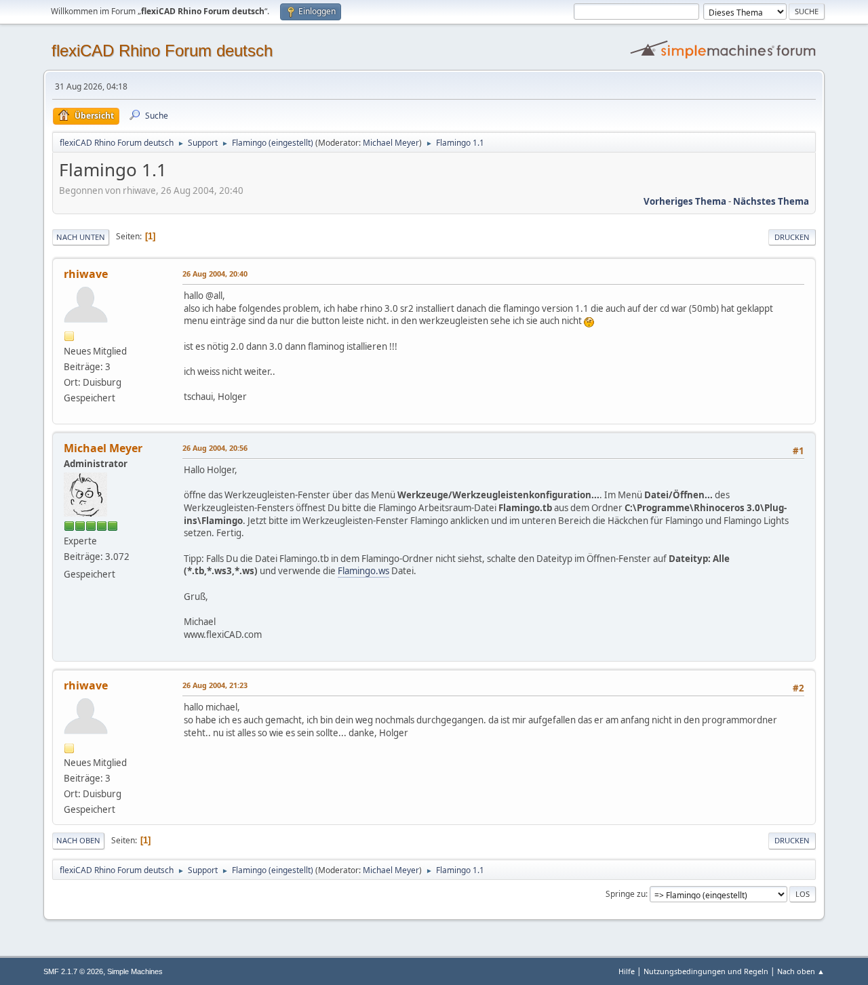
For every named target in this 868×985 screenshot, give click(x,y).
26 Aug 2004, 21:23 (215, 685)
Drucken (792, 237)
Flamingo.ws (363, 571)
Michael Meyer (391, 142)
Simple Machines (135, 971)
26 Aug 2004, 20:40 (215, 273)
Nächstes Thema (771, 201)
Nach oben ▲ (801, 971)
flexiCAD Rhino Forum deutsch (162, 50)
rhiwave (86, 273)
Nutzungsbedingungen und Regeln (706, 971)
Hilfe (626, 971)
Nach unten (80, 237)
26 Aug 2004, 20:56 (215, 448)
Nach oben (78, 840)
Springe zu (626, 894)
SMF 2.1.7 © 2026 (73, 971)
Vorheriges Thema (685, 201)
